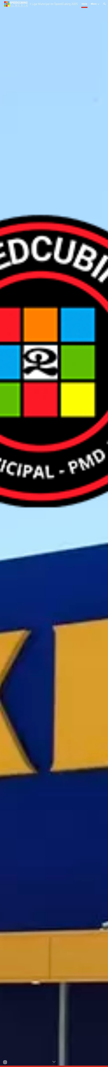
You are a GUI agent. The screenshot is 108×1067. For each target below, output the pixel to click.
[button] (104, 4)
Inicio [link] (84, 4)
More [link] (94, 4)
